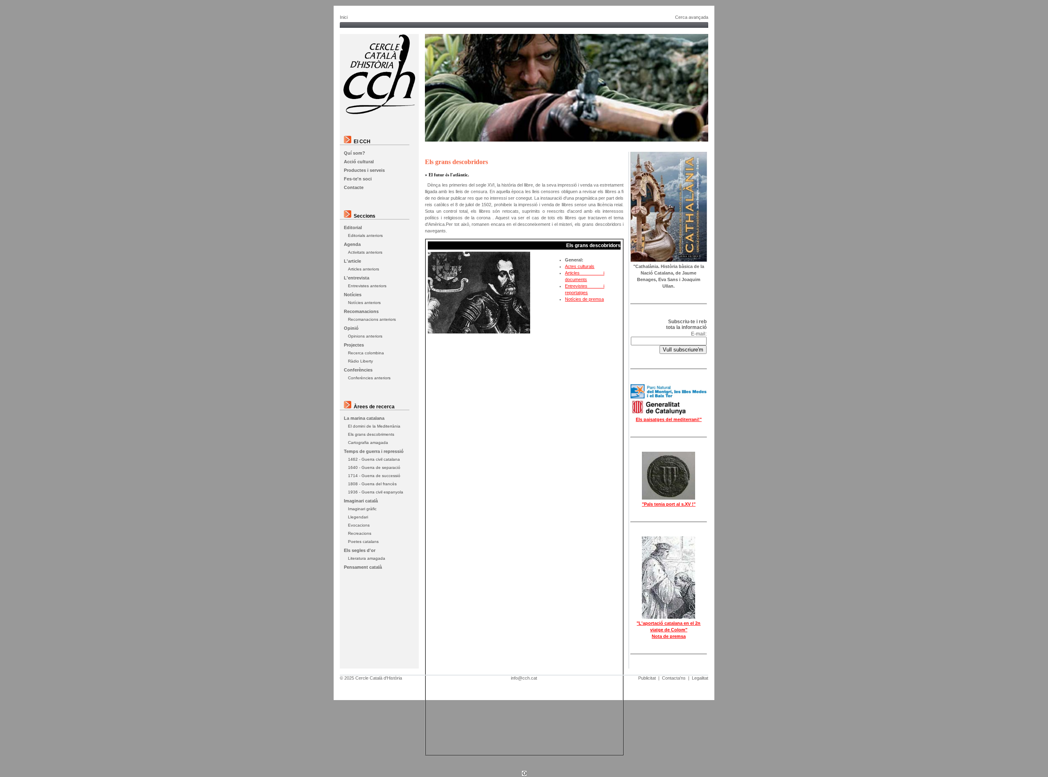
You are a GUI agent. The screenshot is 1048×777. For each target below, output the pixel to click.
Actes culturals (579, 266)
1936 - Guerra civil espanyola (375, 492)
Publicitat (647, 678)
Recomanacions (361, 311)
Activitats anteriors (365, 252)
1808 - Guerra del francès (372, 484)
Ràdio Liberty (360, 361)
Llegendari (358, 517)
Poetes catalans (363, 541)
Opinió (351, 328)
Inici (344, 17)
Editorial (353, 227)
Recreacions (359, 533)
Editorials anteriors (365, 235)
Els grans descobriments (371, 434)
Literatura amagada (366, 558)
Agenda (352, 244)
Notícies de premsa (584, 299)
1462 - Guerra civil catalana (374, 459)
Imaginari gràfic (362, 509)
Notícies (352, 294)
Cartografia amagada (368, 442)
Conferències (358, 369)
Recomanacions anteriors (372, 319)
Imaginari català (361, 500)
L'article (352, 261)
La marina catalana (364, 418)
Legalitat (700, 678)
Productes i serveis (364, 170)
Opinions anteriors (365, 336)
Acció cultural (359, 161)
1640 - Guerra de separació (374, 467)
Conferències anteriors (369, 378)
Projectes (354, 344)
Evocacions (359, 525)
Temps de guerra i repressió (374, 451)
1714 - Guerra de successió (374, 475)
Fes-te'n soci (358, 178)
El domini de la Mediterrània (374, 426)
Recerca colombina (366, 353)
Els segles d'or (359, 550)
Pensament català (363, 567)
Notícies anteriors (364, 302)
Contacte (354, 187)
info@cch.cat (524, 678)
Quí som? (354, 153)
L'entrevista (356, 277)
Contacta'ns (674, 678)
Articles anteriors (363, 269)
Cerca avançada (691, 17)
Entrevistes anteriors (367, 286)
